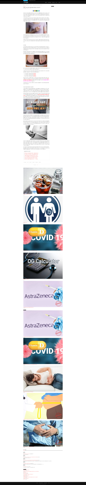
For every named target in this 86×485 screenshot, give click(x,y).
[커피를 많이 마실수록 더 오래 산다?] (43, 181)
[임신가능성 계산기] (43, 209)
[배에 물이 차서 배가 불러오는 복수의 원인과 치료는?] (43, 406)
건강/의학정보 (49, 2)
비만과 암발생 (25, 162)
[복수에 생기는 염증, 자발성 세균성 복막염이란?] (43, 378)
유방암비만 (30, 162)
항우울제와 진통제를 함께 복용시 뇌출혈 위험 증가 (31, 153)
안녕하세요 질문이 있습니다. (26, 475)
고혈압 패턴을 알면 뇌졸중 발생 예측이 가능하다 (31, 155)
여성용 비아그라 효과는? (26, 478)
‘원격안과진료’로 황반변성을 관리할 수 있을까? (31, 157)
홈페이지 (46, 2)
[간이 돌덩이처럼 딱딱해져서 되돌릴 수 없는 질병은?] (43, 433)
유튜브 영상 (53, 2)
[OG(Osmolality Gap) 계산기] (43, 266)
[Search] (62, 2)
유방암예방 (33, 162)
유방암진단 (40, 162)
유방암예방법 (36, 162)
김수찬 (24, 470)
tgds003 (24, 476)
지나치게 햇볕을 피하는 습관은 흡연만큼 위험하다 (31, 156)
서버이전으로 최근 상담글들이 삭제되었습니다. (28, 474)
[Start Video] (36, 106)
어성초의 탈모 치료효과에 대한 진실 (26, 463)
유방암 (27, 162)
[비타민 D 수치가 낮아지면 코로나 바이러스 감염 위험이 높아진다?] (43, 237)
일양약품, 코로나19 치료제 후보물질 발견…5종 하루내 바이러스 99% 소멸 (31, 471)
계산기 (56, 2)
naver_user (25, 473)
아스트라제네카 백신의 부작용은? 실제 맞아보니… (28, 307)
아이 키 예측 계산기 (25, 466)
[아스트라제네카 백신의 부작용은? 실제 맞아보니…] (43, 294)
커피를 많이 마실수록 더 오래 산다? (32, 0)
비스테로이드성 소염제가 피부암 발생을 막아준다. (31, 154)
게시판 (59, 2)
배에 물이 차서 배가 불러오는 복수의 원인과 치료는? (28, 419)
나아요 (25, 8)
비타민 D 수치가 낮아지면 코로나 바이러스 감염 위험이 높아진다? (30, 250)
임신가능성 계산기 (25, 222)
